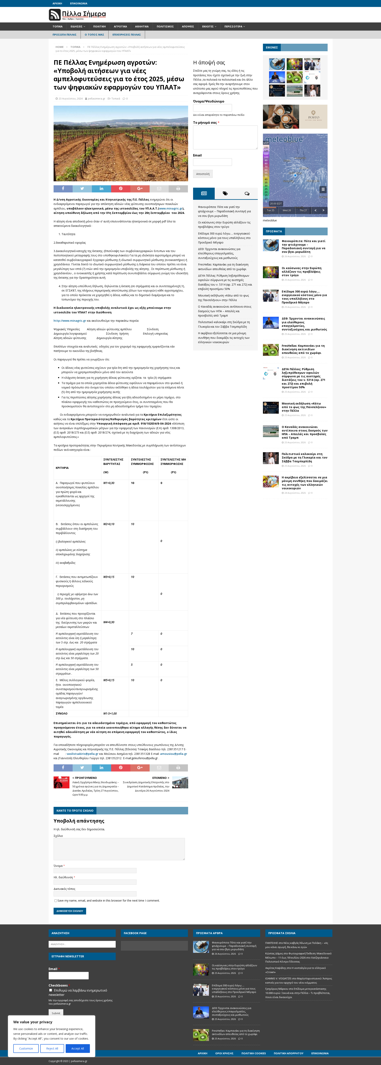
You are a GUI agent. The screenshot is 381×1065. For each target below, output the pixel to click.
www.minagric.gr (171, 208)
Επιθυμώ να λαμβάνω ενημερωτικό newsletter (78, 992)
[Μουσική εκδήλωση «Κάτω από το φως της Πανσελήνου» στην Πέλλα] (277, 91)
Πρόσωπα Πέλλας (65, 34)
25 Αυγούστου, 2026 (295, 279)
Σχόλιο (58, 836)
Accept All (77, 1048)
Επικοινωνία (78, 3)
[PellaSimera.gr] (77, 20)
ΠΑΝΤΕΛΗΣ (271, 943)
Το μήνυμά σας (206, 123)
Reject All (52, 1048)
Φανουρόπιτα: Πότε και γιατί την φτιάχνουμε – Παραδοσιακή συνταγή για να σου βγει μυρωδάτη (224, 211)
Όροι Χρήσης (224, 1053)
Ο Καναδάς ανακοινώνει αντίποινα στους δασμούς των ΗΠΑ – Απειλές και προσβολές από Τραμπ (224, 311)
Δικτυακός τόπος (64, 889)
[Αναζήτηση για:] (82, 944)
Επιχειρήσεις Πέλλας (127, 34)
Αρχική (57, 3)
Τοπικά (58, 26)
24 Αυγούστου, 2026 (295, 492)
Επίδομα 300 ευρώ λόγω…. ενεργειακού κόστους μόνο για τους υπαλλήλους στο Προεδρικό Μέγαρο (224, 238)
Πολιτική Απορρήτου (288, 1053)
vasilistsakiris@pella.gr (82, 754)
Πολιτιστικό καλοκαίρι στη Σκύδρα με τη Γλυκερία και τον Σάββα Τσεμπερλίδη (304, 457)
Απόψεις (188, 26)
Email (197, 155)
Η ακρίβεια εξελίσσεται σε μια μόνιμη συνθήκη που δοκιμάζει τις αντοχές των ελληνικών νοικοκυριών (224, 337)
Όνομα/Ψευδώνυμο (208, 101)
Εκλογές (208, 26)
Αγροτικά (120, 26)
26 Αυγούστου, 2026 (295, 256)
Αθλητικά (142, 26)
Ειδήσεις (77, 26)
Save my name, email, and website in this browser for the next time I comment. (109, 900)
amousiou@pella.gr (173, 754)
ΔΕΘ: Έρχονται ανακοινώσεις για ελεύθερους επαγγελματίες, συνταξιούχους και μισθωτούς (219, 253)
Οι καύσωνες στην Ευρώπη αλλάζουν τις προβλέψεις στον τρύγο (301, 271)
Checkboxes (59, 985)
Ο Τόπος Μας (94, 34)
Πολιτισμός (165, 26)
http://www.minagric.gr (70, 320)
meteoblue (270, 220)
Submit (56, 1013)
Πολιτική (99, 26)
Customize (26, 1048)
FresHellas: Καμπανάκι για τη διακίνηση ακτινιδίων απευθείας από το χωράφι (303, 349)
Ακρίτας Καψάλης (275, 968)
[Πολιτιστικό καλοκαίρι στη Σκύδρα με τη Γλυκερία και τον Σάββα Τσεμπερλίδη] (312, 91)
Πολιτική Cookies (253, 1053)
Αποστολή (203, 174)
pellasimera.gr (96, 98)
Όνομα (58, 866)
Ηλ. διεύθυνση (64, 877)
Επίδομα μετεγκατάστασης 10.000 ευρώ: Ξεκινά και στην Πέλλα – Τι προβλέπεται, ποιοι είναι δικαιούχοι (297, 993)
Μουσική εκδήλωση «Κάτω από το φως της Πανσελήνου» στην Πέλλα (304, 407)
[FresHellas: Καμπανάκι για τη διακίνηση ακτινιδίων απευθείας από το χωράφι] (295, 77)
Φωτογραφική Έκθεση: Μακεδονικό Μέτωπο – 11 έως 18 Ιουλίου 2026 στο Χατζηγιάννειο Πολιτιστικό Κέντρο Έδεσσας (298, 958)
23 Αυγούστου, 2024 (71, 98)
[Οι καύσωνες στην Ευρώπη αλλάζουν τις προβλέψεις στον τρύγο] (295, 64)
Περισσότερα (233, 26)
